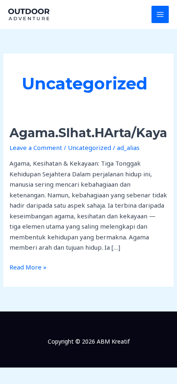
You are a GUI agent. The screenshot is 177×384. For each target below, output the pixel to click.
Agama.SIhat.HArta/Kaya (88, 132)
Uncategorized (89, 147)
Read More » (28, 266)
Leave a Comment (35, 147)
